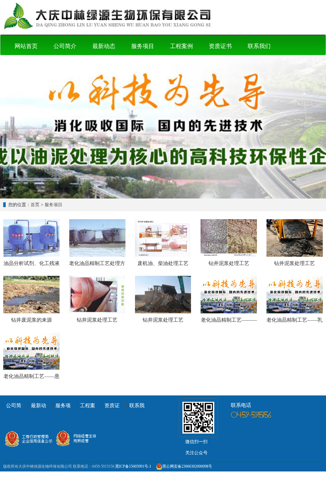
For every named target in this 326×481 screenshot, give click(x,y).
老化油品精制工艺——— (229, 320)
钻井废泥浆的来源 (31, 320)
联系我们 (259, 46)
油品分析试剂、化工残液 (32, 263)
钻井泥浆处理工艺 (229, 263)
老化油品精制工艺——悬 (32, 376)
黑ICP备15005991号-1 (133, 466)
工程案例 (181, 46)
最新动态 (103, 46)
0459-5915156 (251, 415)
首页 (35, 204)
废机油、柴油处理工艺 (163, 263)
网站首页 (26, 46)
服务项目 (142, 46)
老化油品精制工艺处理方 (97, 263)
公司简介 (64, 46)
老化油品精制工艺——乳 (294, 320)
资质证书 (220, 46)
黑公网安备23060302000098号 (187, 466)
